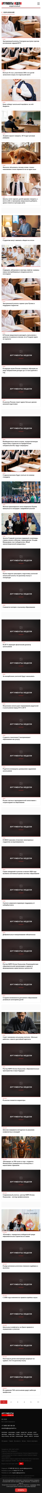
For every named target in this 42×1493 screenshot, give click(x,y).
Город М (35, 1434)
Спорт (35, 1432)
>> (38, 1402)
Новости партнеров (32, 1441)
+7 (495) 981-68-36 (8, 1425)
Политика (4, 1432)
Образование (19, 1436)
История (12, 1436)
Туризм (17, 1434)
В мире (18, 1432)
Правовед (29, 1434)
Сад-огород (5, 1436)
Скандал (36, 1436)
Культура (23, 1434)
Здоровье (4, 1434)
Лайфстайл (11, 1434)
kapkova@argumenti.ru (18, 1473)
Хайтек (31, 1436)
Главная (11, 1441)
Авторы (24, 1441)
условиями (33, 1485)
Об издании (5, 1441)
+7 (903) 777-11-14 (17, 1470)
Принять (21, 1490)
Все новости (17, 1441)
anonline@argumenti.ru (9, 1428)
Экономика (11, 1432)
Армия (26, 1436)
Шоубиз (30, 1432)
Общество (24, 1432)
